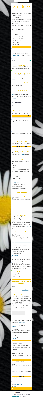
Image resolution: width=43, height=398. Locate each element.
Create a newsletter (16, 396)
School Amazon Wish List (21, 359)
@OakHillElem (15, 386)
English (13, 338)
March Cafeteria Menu (14, 326)
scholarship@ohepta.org (23, 154)
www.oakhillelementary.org (16, 383)
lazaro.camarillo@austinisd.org (27, 99)
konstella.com (13, 79)
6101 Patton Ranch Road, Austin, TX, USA (18, 384)
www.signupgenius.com (14, 98)
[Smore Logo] (16, 0)
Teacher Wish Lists (21, 376)
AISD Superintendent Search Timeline (21, 146)
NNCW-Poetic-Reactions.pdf (26, 183)
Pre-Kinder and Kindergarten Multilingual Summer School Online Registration (21, 116)
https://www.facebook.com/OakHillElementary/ (18, 385)
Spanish (15, 338)
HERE (17, 343)
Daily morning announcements (16, 182)
